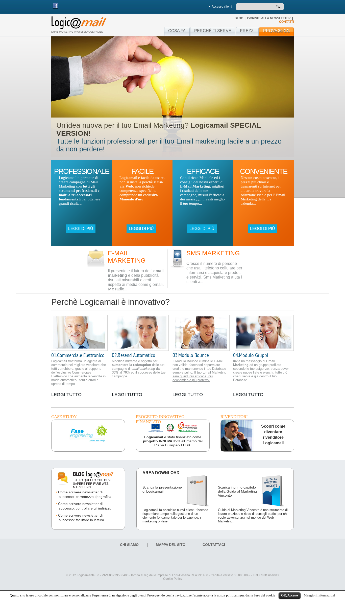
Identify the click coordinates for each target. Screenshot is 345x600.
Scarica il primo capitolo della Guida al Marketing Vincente (237, 491)
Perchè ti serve (212, 31)
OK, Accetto (289, 595)
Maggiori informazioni (319, 595)
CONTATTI (286, 22)
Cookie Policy (172, 579)
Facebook (55, 6)
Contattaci (214, 545)
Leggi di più (80, 228)
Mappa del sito (170, 545)
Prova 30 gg (276, 31)
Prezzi (247, 31)
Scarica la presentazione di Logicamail (162, 489)
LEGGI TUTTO (66, 394)
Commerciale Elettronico (78, 355)
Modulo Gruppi (250, 355)
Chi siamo (129, 545)
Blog (239, 18)
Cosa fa (177, 31)
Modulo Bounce (191, 355)
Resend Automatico (133, 355)
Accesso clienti (222, 6)
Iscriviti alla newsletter (269, 18)
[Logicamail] (79, 22)
